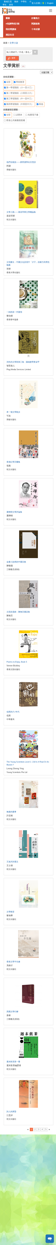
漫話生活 (10, 35)
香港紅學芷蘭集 (13, 462)
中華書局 (10, 719)
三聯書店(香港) (13, 569)
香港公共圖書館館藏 (15, 120)
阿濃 (9, 166)
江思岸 (10, 1115)
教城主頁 (8, 1)
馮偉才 (10, 965)
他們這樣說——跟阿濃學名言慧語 (21, 162)
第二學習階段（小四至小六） (19, 93)
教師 (16, 1)
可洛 (9, 416)
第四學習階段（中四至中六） (19, 104)
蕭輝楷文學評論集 (14, 512)
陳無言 (10, 615)
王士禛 (10, 865)
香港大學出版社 (13, 272)
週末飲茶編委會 (14, 1065)
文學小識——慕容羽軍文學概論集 (21, 212)
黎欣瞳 (10, 316)
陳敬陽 (10, 566)
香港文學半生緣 (13, 961)
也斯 (9, 715)
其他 (40, 104)
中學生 (24, 1)
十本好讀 (35, 29)
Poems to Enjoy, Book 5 (17, 662)
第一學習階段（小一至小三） (19, 87)
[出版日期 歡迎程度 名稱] (46, 72)
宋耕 (9, 269)
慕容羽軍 (11, 216)
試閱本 (18, 115)
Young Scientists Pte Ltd (17, 772)
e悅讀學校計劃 (12, 24)
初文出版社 (11, 219)
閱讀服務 (35, 24)
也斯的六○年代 (13, 712)
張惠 (9, 466)
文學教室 (10, 912)
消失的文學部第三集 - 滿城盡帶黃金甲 (23, 362)
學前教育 (19, 82)
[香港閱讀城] (8, 11)
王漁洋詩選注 (12, 862)
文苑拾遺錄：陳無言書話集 (18, 612)
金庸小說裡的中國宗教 (16, 562)
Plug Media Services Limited (19, 369)
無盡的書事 (11, 812)
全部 (8, 82)
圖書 (8, 18)
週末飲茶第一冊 (13, 1061)
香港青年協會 (12, 319)
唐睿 (9, 1015)
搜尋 (13, 58)
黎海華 (10, 915)
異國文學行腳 (12, 1011)
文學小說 (14, 43)
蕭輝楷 (10, 515)
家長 (11, 5)
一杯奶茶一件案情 (14, 312)
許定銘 (10, 815)
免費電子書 (32, 115)
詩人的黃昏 (11, 1111)
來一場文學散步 (13, 412)
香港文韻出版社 (13, 669)
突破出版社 (11, 169)
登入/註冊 (36, 3)
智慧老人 (11, 366)
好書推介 (35, 18)
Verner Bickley (13, 666)
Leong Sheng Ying (15, 768)
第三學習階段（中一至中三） (19, 98)
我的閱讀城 (11, 29)
